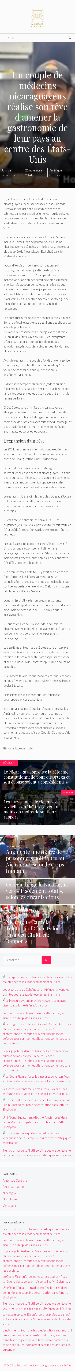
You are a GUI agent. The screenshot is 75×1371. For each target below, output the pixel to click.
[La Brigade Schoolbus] (37, 16)
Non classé (10, 1199)
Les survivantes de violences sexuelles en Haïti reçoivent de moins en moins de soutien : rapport (32, 809)
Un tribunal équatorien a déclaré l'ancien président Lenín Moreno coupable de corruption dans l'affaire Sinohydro (35, 1122)
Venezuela (9, 1205)
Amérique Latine (13, 1186)
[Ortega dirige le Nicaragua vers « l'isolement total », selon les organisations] (37, 901)
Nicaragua (9, 1193)
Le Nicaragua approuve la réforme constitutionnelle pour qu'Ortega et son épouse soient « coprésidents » (36, 777)
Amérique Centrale (20, 748)
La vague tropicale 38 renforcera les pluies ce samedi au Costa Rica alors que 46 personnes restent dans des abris (37, 1319)
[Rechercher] (46, 960)
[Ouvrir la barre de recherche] (70, 38)
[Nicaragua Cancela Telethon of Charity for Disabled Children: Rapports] (37, 945)
